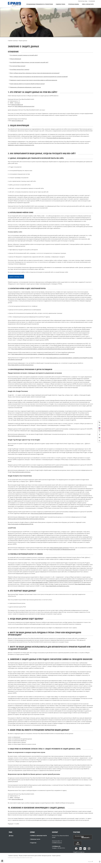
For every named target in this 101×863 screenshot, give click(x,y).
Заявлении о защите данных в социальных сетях (21, 145)
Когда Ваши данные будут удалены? (19, 69)
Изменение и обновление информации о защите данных (25, 87)
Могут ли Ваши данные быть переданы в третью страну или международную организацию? (35, 73)
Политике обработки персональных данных (58, 138)
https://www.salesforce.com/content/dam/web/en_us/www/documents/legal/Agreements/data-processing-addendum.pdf (42, 349)
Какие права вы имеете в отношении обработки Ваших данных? (27, 83)
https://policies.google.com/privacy (17, 436)
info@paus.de (56, 846)
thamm (90, 861)
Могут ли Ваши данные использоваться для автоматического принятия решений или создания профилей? (39, 76)
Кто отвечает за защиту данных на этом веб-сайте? (24, 55)
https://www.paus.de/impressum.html (24, 106)
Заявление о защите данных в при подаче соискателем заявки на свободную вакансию (33, 80)
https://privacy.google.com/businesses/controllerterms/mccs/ (47, 430)
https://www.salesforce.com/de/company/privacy (20, 365)
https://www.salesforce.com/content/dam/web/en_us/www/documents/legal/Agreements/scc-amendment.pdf (40, 354)
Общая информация (15, 59)
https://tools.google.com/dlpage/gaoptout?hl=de (20, 524)
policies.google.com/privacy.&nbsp (17, 519)
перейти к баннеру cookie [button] (16, 276)
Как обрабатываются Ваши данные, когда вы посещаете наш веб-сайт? (29, 62)
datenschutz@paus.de (17, 104)
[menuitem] (39, 4)
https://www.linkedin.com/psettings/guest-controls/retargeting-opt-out (64, 580)
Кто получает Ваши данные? (17, 66)
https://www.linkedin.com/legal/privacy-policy (57, 586)
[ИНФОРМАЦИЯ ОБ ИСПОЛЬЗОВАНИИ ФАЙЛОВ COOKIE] (2, 860)
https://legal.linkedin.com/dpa (40, 582)
